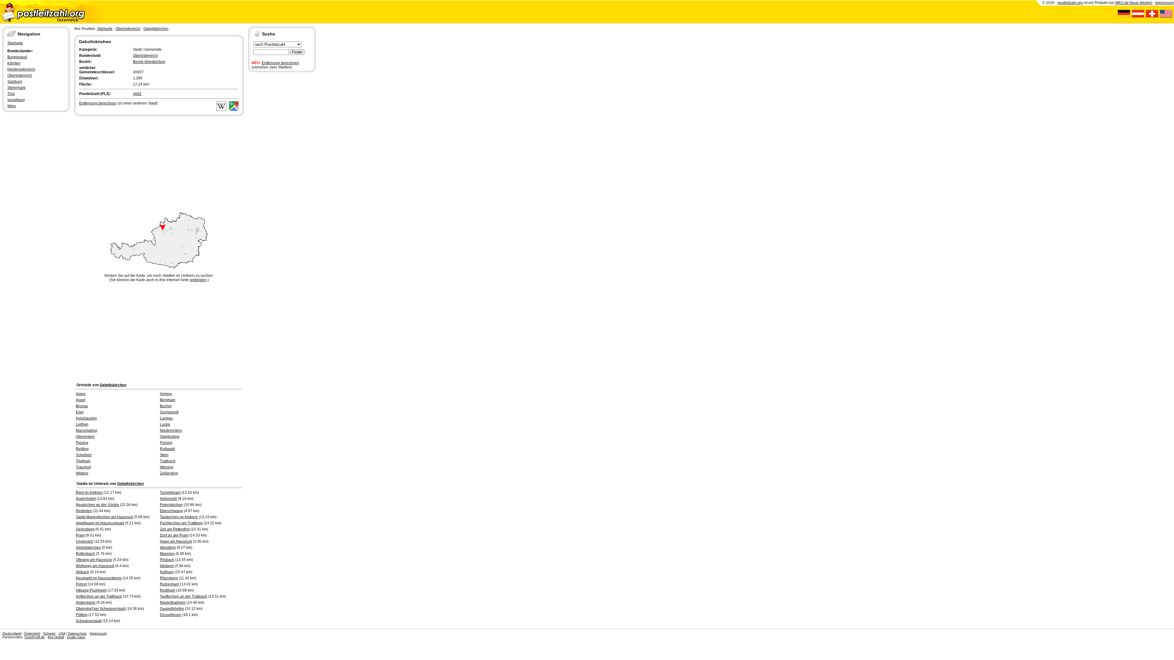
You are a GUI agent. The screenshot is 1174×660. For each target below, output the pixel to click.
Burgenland (17, 57)
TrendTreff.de (34, 637)
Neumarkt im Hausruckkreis (99, 578)
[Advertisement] (159, 163)
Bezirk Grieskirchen (149, 62)
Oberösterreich (19, 75)
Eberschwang (171, 511)
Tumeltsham (170, 492)
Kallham (167, 572)
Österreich (32, 633)
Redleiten (84, 511)
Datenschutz (77, 633)
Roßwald (167, 449)
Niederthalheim (173, 602)
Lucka (165, 424)
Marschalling (86, 430)
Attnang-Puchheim (91, 590)
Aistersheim (85, 602)
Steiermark (16, 88)
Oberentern (85, 437)
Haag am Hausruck (176, 541)
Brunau (82, 406)
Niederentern (171, 430)
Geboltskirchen (155, 29)
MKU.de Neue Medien (1133, 3)
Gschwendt (169, 412)
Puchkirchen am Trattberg (181, 523)
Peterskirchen (171, 505)
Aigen (81, 394)
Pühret (81, 584)
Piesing (82, 443)
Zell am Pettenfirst (175, 529)
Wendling (168, 547)
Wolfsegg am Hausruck (95, 566)
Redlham (167, 590)
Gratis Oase (76, 637)
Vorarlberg (16, 100)
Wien (11, 106)
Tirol (11, 94)
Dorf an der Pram (174, 535)
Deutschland (11, 633)
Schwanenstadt (89, 621)
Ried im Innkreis (89, 492)
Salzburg (14, 81)
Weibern (167, 566)
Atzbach (82, 572)
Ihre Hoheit (56, 637)
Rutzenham (169, 584)
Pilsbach (167, 560)
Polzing (166, 443)
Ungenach (84, 541)
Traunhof (83, 467)
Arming (166, 394)
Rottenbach (85, 554)
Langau (166, 418)
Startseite (15, 43)
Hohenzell (168, 499)
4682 (137, 94)
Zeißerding (169, 473)
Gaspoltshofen (172, 609)
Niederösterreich (21, 69)
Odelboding (169, 437)
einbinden (198, 280)
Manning (167, 554)
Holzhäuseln (86, 418)
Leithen (82, 424)
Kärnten (13, 63)
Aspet (80, 400)
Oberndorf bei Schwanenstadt (100, 609)
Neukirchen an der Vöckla (97, 505)
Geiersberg (85, 529)
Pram (80, 535)
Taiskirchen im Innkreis (179, 517)
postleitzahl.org (1070, 3)
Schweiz (49, 633)
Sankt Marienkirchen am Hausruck (104, 517)
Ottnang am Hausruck (94, 560)
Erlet (79, 412)
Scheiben (84, 455)
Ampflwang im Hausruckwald (100, 523)
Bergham (167, 400)
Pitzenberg (169, 578)
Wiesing (166, 467)
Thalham (83, 461)
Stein (164, 455)
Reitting (82, 449)
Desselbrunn (170, 615)
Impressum (1164, 3)
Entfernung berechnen (280, 63)
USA (62, 633)
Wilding (82, 473)
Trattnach (167, 461)
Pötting (81, 615)
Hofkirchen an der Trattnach (99, 596)
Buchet (166, 406)
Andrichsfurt (86, 499)
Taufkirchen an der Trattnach (183, 596)
